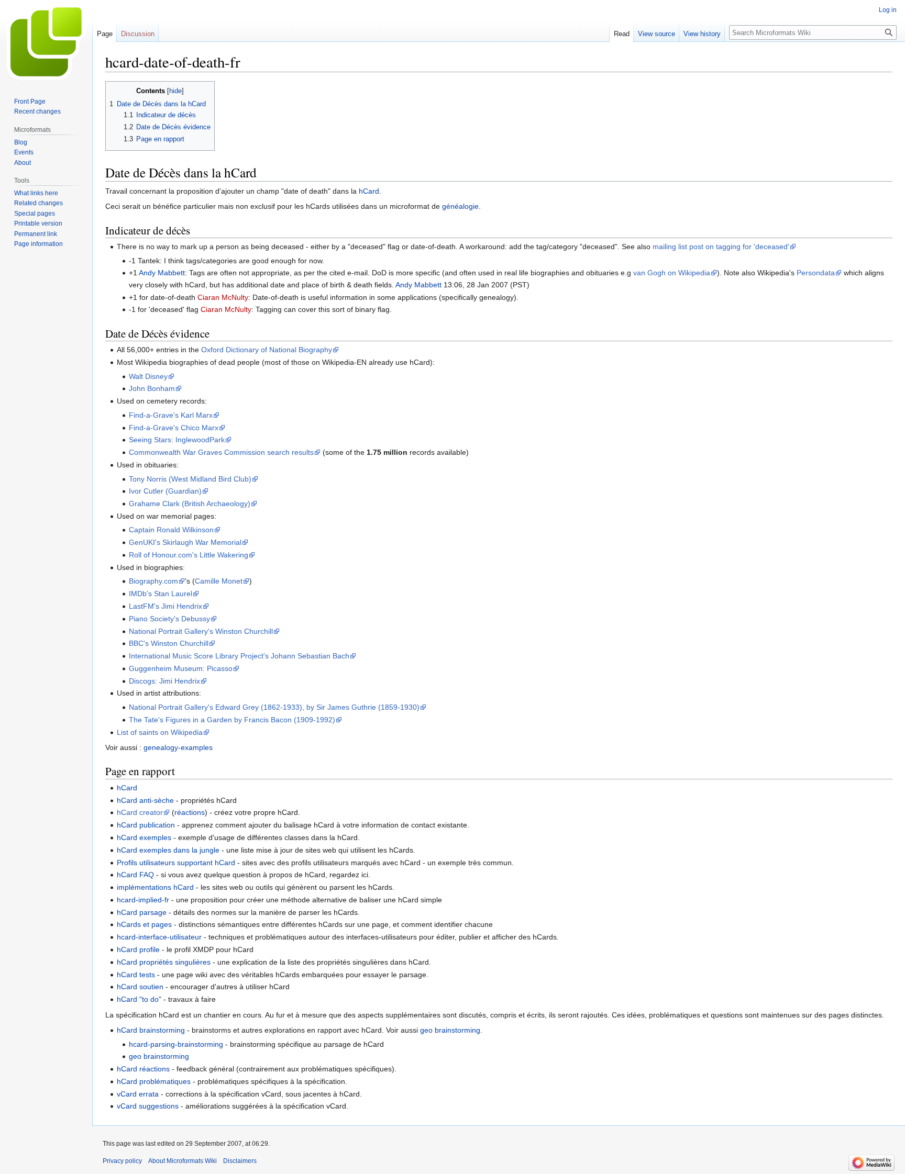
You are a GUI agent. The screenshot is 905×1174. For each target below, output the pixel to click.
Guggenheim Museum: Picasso (181, 668)
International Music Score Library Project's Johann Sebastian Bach (239, 656)
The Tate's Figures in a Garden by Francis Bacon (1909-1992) (232, 719)
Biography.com (153, 581)
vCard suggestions (148, 1106)
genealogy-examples (178, 747)
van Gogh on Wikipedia (671, 273)
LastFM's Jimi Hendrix (165, 606)
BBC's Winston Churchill (168, 643)
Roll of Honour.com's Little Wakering (188, 555)
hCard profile (138, 949)
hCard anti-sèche (145, 800)
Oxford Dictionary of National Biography (266, 349)
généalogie (460, 206)
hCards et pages (144, 924)
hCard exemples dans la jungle (168, 850)
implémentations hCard (155, 887)
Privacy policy (122, 1161)
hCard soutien (140, 986)
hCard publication (146, 825)
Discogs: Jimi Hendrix (164, 681)
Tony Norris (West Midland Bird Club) (190, 479)
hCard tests (136, 974)
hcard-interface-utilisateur (159, 937)
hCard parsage (142, 912)
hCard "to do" (139, 999)
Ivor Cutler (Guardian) (165, 491)
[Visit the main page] (46, 42)
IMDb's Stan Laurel (160, 593)
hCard (369, 191)
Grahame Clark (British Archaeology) (189, 503)
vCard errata (138, 1094)
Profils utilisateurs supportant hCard (176, 862)
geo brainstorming (450, 1030)
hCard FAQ (135, 874)
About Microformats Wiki (182, 1161)
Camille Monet (218, 581)
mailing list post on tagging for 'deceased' (721, 246)
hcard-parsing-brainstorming (176, 1044)
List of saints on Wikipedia (160, 732)
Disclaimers (240, 1161)
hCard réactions (143, 1069)
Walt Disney (148, 376)
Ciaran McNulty (222, 297)
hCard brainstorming (151, 1030)
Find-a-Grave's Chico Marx (173, 427)
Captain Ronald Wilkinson (171, 529)
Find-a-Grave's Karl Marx (171, 415)
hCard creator (140, 812)
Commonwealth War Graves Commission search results (221, 452)
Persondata (816, 273)
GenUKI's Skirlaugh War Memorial (185, 542)
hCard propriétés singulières (164, 962)
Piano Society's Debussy (169, 618)
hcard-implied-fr (143, 900)
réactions (189, 812)
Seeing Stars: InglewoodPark (177, 439)
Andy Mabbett (162, 273)
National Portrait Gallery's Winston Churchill (201, 631)
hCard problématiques (154, 1081)
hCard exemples (144, 837)
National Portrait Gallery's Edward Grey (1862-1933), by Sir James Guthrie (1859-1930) (274, 707)
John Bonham (152, 388)
